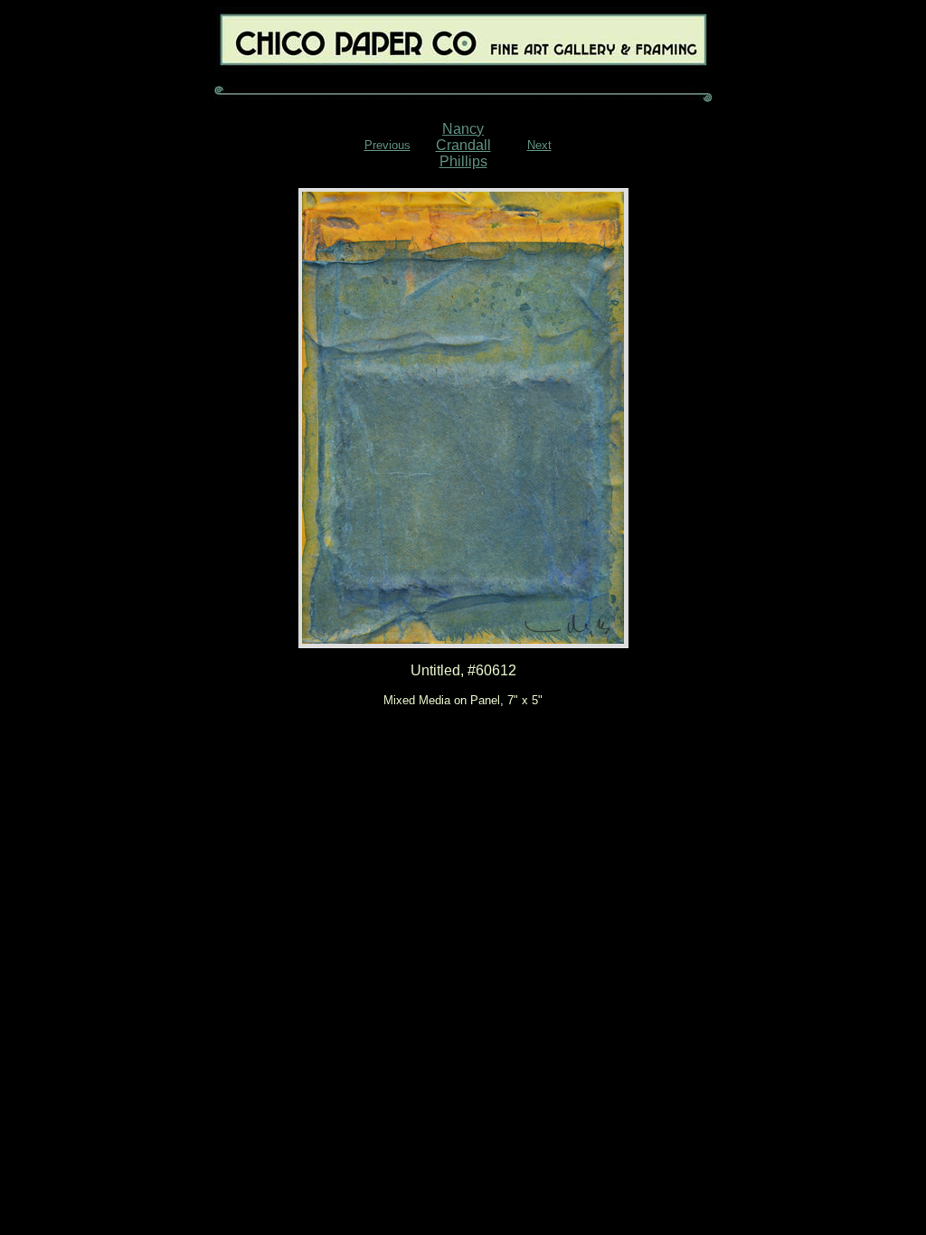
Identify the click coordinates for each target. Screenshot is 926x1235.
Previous (387, 145)
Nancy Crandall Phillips (463, 145)
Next (539, 145)
